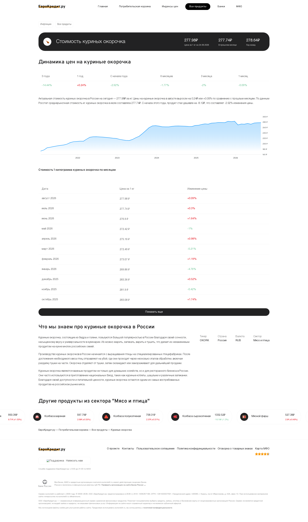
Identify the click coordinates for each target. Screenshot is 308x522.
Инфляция (45, 24)
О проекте (113, 449)
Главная (103, 6)
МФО (239, 6)
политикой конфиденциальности (157, 508)
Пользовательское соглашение (155, 449)
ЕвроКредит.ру (46, 430)
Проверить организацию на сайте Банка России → (123, 485)
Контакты (128, 449)
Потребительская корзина (135, 6)
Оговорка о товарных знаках (235, 449)
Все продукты (197, 6)
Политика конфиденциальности (196, 449)
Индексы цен (170, 6)
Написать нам (74, 461)
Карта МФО (262, 449)
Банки (221, 6)
